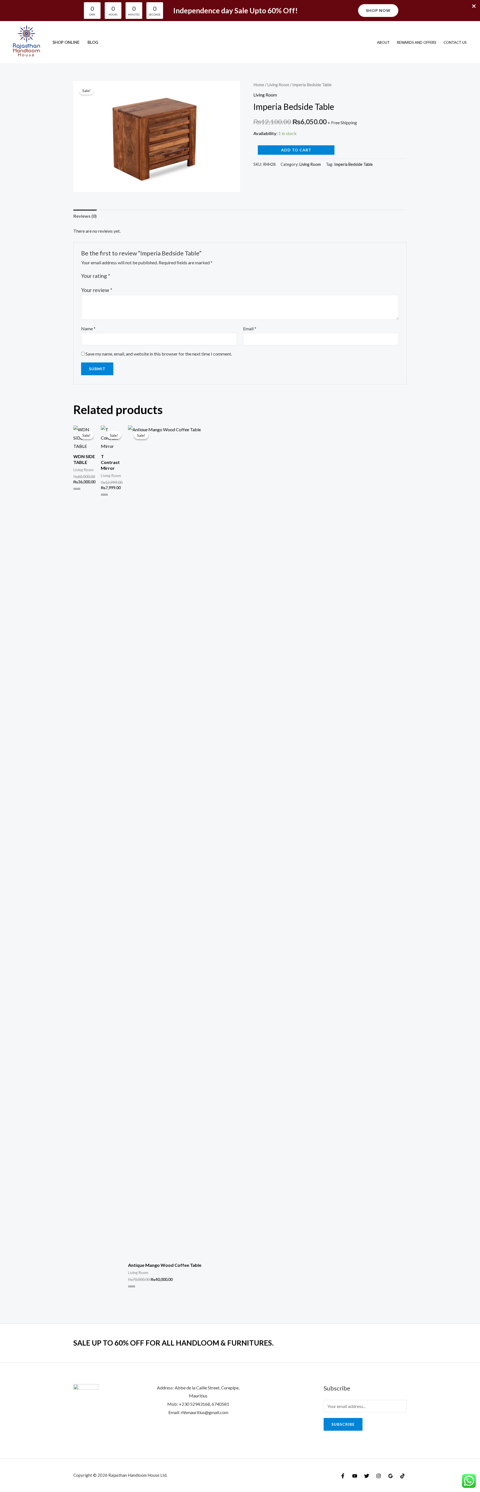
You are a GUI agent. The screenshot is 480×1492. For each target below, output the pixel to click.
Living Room (278, 84)
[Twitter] (366, 1475)
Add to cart (296, 150)
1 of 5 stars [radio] (115, 275)
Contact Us (455, 42)
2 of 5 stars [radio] (121, 275)
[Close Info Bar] (474, 6)
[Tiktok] (402, 1475)
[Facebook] (342, 1475)
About (383, 42)
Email (249, 328)
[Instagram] (378, 1475)
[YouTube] (354, 1475)
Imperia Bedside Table (353, 164)
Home (258, 84)
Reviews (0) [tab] (85, 216)
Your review (96, 290)
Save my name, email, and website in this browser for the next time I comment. (159, 353)
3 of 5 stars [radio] (127, 275)
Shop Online (65, 42)
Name (88, 328)
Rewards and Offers (416, 42)
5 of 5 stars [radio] (139, 275)
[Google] (390, 1475)
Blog (93, 42)
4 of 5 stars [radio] (133, 275)
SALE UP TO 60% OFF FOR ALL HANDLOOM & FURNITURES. (173, 1342)
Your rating (95, 276)
